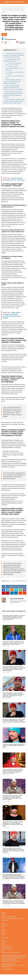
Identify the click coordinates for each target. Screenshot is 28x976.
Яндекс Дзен (4, 925)
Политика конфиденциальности (8, 916)
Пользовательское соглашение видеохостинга (12, 918)
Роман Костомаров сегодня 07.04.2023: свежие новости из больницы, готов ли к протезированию (13, 87)
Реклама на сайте (5, 920)
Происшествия (4, 937)
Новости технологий (14, 2)
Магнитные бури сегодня (7, 948)
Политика (3, 934)
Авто (2, 927)
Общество (3, 930)
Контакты (3, 912)
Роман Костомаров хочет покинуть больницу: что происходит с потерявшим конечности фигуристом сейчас (13, 55)
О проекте (3, 914)
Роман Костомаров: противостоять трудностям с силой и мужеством (13, 68)
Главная (3, 923)
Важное (3, 950)
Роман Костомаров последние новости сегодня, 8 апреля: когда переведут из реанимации (12, 81)
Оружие (3, 932)
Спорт (4, 34)
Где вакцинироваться (6, 946)
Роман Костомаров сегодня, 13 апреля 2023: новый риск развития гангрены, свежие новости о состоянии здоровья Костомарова (14, 720)
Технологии (4, 941)
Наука (2, 929)
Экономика (4, 945)
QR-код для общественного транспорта (10, 952)
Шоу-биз (3, 943)
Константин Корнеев (16, 598)
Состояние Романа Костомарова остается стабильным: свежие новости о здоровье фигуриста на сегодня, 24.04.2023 (13, 643)
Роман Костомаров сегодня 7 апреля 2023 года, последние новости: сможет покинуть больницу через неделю (13, 101)
